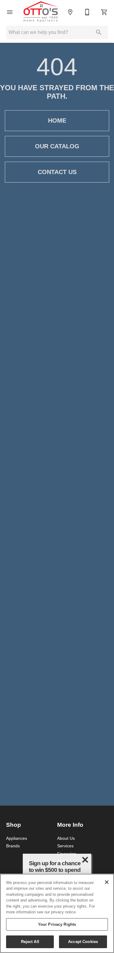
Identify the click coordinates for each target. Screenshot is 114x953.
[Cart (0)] (104, 12)
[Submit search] (98, 32)
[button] (9, 12)
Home (57, 120)
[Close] (106, 882)
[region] (57, 913)
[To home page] (41, 12)
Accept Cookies (83, 941)
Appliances (16, 838)
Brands (13, 845)
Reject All (30, 941)
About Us (66, 838)
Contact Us (57, 172)
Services (65, 845)
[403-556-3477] (87, 12)
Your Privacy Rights (57, 924)
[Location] (70, 12)
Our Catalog (57, 146)
